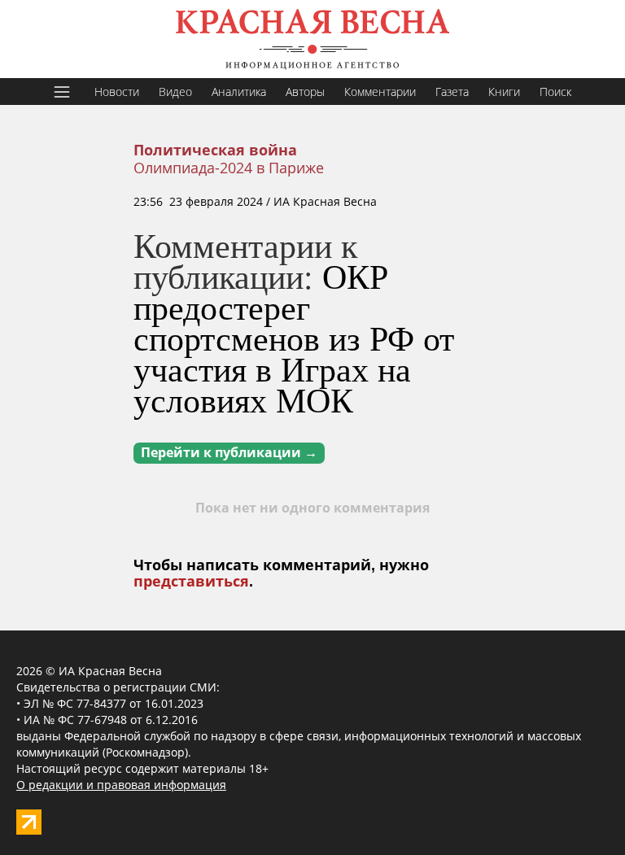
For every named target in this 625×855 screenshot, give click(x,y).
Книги (504, 91)
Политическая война (215, 150)
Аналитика (239, 91)
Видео (175, 91)
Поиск (555, 91)
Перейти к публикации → (229, 453)
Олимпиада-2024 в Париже (228, 167)
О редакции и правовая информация (121, 784)
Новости (116, 91)
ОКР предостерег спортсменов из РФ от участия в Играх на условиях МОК (293, 337)
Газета (452, 91)
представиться (191, 582)
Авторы (305, 91)
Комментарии (380, 91)
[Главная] (312, 39)
